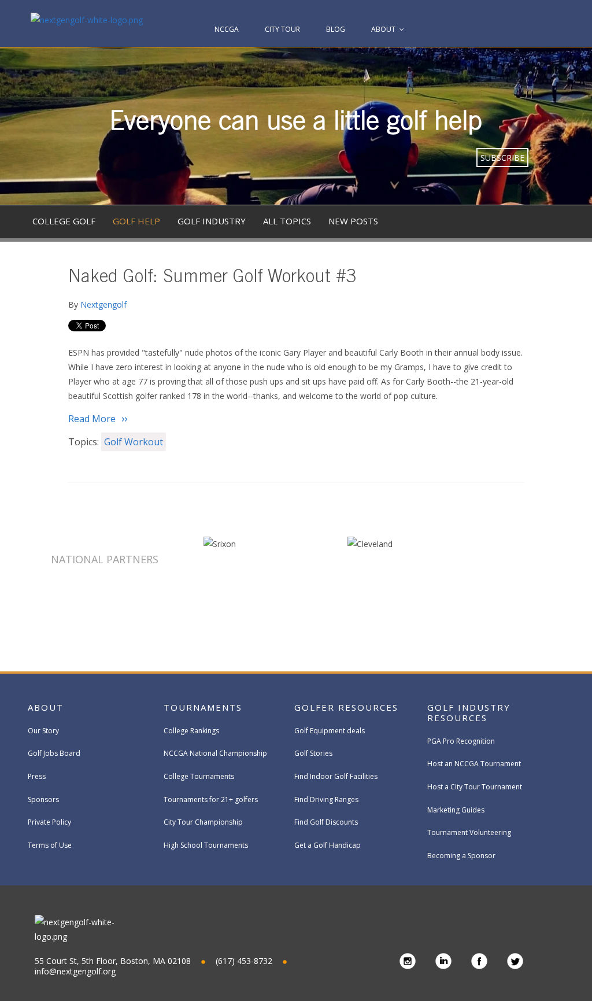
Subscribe (502, 157)
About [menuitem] (383, 29)
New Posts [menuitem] (353, 221)
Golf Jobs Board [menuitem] (54, 753)
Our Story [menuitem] (43, 731)
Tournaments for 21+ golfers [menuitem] (211, 799)
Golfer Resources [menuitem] (346, 707)
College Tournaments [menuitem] (199, 776)
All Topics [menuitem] (287, 221)
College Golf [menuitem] (63, 221)
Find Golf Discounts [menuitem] (326, 822)
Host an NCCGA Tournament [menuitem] (474, 764)
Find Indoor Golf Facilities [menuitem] (336, 776)
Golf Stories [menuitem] (313, 753)
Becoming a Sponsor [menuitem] (461, 855)
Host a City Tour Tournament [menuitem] (474, 787)
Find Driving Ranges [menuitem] (326, 799)
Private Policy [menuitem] (49, 822)
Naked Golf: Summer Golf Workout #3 (212, 278)
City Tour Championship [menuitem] (203, 822)
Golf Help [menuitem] (136, 221)
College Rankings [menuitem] (191, 731)
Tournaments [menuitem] (203, 707)
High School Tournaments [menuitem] (206, 845)
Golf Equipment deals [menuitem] (329, 731)
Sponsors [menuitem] (43, 799)
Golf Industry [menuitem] (211, 221)
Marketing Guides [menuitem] (455, 810)
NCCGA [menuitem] (226, 29)
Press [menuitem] (37, 776)
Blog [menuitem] (335, 29)
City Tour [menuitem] (282, 29)
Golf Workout (133, 441)
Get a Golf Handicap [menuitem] (327, 845)
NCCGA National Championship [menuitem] (215, 753)
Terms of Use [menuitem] (50, 845)
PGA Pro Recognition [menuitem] (461, 741)
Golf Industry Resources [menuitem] (468, 712)
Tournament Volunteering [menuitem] (469, 832)
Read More (92, 418)
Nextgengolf (103, 304)
